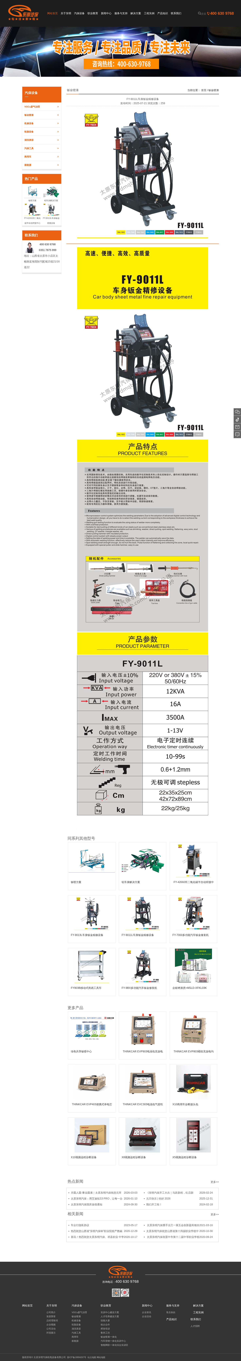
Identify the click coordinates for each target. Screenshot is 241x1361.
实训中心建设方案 (110, 1312)
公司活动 (51, 1328)
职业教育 (106, 1305)
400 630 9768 (222, 13)
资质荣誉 (51, 1316)
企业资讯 (146, 1312)
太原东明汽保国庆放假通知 (104, 1204)
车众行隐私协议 (104, 1225)
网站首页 (27, 1305)
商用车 (27, 156)
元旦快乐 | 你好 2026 (179, 1198)
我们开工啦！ (179, 1204)
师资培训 (105, 1328)
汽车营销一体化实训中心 (113, 1341)
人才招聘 (195, 1326)
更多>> (215, 1182)
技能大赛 (105, 1320)
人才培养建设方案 (110, 1316)
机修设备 (29, 123)
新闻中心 (147, 1305)
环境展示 (51, 1332)
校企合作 (105, 1324)
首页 (203, 90)
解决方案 (198, 1305)
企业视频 (51, 1324)
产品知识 (171, 1319)
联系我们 (196, 1319)
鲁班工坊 (105, 1332)
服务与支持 (172, 1305)
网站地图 (101, 1357)
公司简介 (51, 1312)
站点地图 (92, 1357)
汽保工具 (29, 148)
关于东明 (51, 1305)
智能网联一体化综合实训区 (114, 1345)
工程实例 (198, 1312)
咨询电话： (120, 1281)
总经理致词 (52, 1320)
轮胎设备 (29, 131)
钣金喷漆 (29, 115)
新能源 (27, 165)
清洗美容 (29, 140)
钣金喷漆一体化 (109, 1337)
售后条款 (170, 1312)
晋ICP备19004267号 (76, 1357)
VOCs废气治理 (32, 106)
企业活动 (146, 1316)
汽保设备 (77, 1305)
